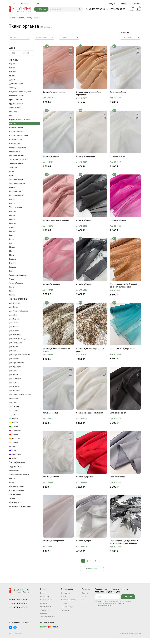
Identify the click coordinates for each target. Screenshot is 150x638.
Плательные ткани (16, 132)
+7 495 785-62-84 (97, 9)
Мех (10, 116)
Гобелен (12, 76)
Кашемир (12, 231)
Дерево (12, 227)
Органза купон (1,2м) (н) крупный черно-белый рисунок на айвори (124, 542)
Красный (15, 434)
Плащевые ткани (15, 139)
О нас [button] (11, 4)
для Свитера (14, 331)
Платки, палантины (16, 490)
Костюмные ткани (16, 96)
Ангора (12, 215)
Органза (12, 124)
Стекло (12, 279)
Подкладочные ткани (17, 147)
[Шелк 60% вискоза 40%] (125, 259)
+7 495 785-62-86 (19, 607)
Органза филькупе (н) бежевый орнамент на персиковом (123, 285)
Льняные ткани (15, 108)
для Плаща (13, 375)
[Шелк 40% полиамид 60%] (125, 67)
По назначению (18, 299)
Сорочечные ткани (16, 155)
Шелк (11, 291)
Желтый (15, 422)
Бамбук (12, 219)
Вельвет (12, 72)
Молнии (12, 478)
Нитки (11, 482)
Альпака (12, 211)
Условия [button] (24, 4)
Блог (38, 4)
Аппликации (14, 470)
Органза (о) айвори (118, 92)
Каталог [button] (42, 9)
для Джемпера (15, 335)
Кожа (11, 235)
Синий (14, 450)
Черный (14, 458)
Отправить (128, 597)
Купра (11, 239)
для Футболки (14, 359)
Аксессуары (13, 399)
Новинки (14, 502)
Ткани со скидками (20, 506)
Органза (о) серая (117, 477)
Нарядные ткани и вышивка (20, 120)
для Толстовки (15, 379)
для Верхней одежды (17, 363)
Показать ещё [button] (91, 569)
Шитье (11, 199)
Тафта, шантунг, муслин (18, 159)
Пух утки (12, 263)
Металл (12, 247)
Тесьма (12, 498)
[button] (80, 9)
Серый (14, 446)
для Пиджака (14, 319)
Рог (10, 271)
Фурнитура (15, 466)
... (99, 561)
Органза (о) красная (84, 477)
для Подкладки (15, 367)
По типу (13, 59)
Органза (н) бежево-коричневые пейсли (56, 349)
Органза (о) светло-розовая (54, 92)
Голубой (15, 419)
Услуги (112, 4)
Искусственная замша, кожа (20, 92)
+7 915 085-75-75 (117, 9)
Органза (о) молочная (85, 156)
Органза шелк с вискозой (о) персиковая (88, 93)
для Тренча (13, 402)
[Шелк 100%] (58, 67)
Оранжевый (16, 438)
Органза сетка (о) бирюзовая (122, 348)
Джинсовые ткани (16, 84)
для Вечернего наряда (17, 339)
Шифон (12, 203)
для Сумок (13, 371)
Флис (11, 175)
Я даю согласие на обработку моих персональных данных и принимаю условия (114, 603)
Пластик (12, 259)
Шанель (12, 187)
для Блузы (13, 351)
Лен (10, 243)
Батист (12, 68)
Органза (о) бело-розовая (53, 541)
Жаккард (12, 88)
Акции (123, 4)
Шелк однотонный (16, 195)
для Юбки (13, 315)
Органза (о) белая (117, 156)
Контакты (137, 4)
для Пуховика (14, 387)
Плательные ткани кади (18, 136)
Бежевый (15, 411)
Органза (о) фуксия (118, 220)
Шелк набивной (15, 191)
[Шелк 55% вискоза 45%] (91, 67)
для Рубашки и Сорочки (18, 311)
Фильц (11, 171)
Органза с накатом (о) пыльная (56, 220)
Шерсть (12, 295)
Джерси (12, 80)
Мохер (11, 255)
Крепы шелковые (15, 100)
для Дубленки (14, 391)
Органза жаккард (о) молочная (89, 413)
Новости (85, 593)
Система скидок (67, 607)
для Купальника (15, 343)
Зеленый (15, 426)
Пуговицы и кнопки (16, 486)
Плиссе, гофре (14, 143)
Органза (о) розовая (51, 284)
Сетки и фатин (14, 151)
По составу (15, 207)
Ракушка (12, 267)
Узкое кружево (15, 494)
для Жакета (13, 323)
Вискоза (12, 223)
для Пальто (13, 347)
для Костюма (14, 303)
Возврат (64, 603)
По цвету (14, 406)
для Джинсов (14, 327)
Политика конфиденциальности (130, 633)
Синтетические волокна (18, 275)
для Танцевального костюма (20, 395)
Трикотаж (13, 167)
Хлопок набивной (16, 179)
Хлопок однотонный (17, 183)
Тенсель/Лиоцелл (16, 283)
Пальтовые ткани (16, 128)
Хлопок (12, 287)
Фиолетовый (16, 454)
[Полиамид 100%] (58, 195)
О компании (65, 593)
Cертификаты (17, 462)
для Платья (13, 307)
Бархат (12, 64)
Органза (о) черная (84, 220)
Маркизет (13, 112)
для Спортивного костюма (19, 355)
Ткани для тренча (16, 163)
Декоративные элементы (19, 474)
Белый (14, 415)
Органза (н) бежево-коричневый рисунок (90, 349)
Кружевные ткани (16, 104)
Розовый (15, 442)
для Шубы (13, 383)
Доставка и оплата (68, 600)
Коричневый (16, 430)
